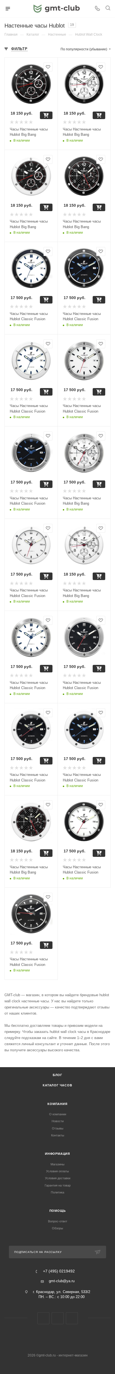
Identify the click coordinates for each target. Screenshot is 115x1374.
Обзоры (57, 1228)
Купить (46, 115)
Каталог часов (57, 1085)
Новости (58, 1121)
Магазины (57, 1164)
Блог (57, 1075)
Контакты (57, 1135)
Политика (57, 1192)
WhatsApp (72, 1318)
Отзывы (57, 1128)
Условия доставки (57, 1178)
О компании (57, 1114)
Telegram (58, 1318)
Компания (57, 1104)
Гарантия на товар (58, 1185)
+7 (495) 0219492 (59, 1271)
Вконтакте (43, 1318)
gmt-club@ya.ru (62, 1281)
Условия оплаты (57, 1171)
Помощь (57, 1210)
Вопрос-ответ (57, 1221)
